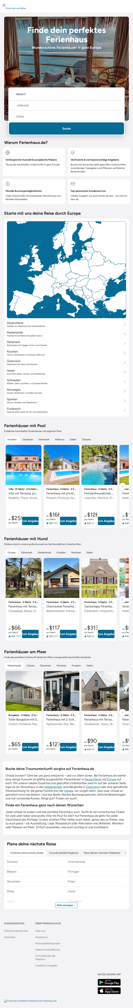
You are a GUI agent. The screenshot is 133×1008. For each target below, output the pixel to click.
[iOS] (109, 990)
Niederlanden (53, 787)
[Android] (109, 982)
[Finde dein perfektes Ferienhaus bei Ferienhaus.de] (30, 1001)
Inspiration (10, 937)
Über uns (40, 930)
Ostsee (68, 790)
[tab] (12, 439)
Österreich (93, 787)
